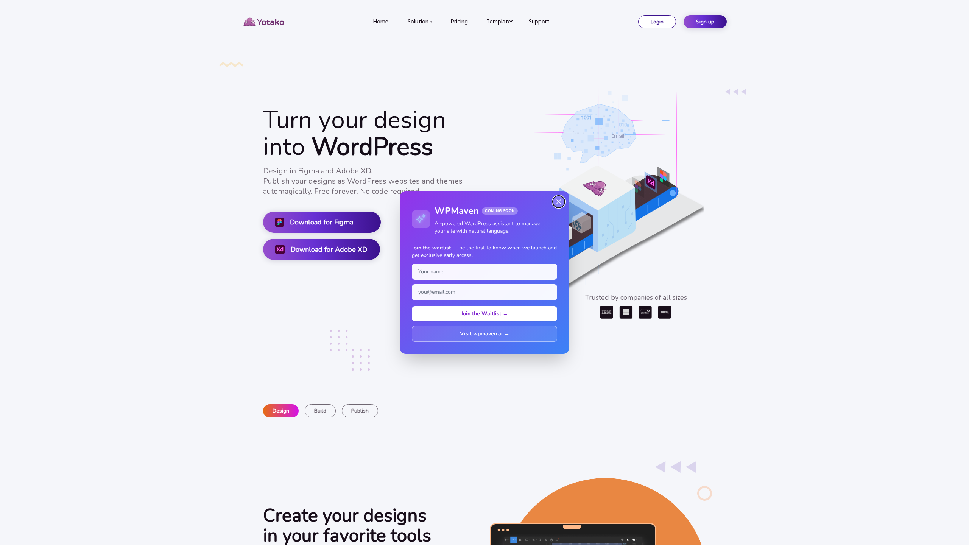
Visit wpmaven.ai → (484, 333)
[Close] (559, 202)
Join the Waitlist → (484, 313)
